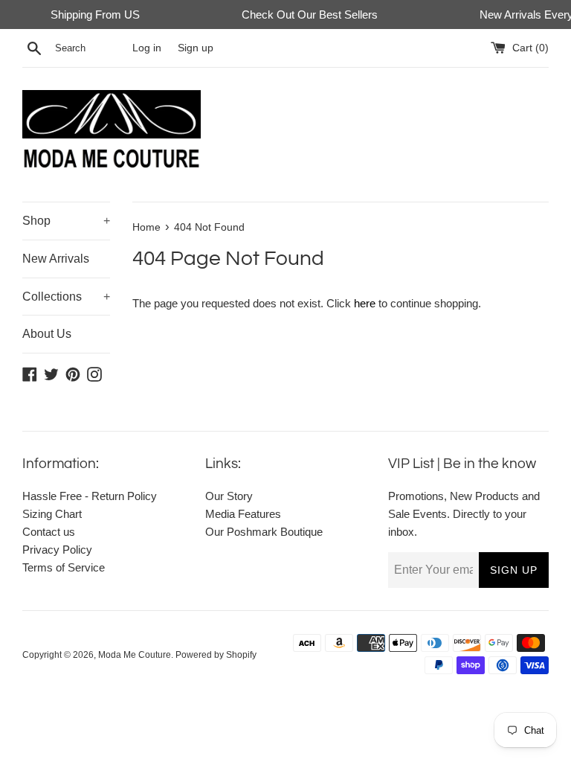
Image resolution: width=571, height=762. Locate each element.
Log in (146, 48)
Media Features (243, 514)
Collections (66, 296)
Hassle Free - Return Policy (89, 496)
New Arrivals (55, 258)
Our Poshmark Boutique (264, 531)
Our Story (229, 496)
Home (146, 227)
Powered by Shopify (216, 655)
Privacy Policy (57, 549)
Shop (66, 220)
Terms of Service (63, 567)
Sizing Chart (52, 514)
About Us (46, 333)
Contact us (48, 531)
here (364, 303)
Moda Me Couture (134, 655)
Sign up (195, 48)
